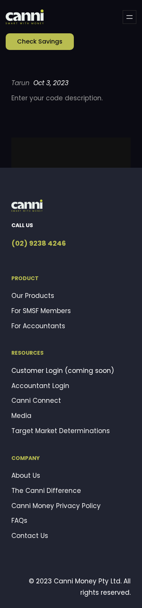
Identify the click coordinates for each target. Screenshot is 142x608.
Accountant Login (40, 385)
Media (21, 415)
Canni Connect (36, 400)
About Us (25, 475)
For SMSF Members (41, 310)
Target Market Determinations (60, 430)
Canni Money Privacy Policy (56, 505)
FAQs (19, 520)
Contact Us (29, 535)
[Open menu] (129, 17)
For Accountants (38, 326)
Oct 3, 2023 (51, 82)
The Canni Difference (46, 490)
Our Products (32, 295)
